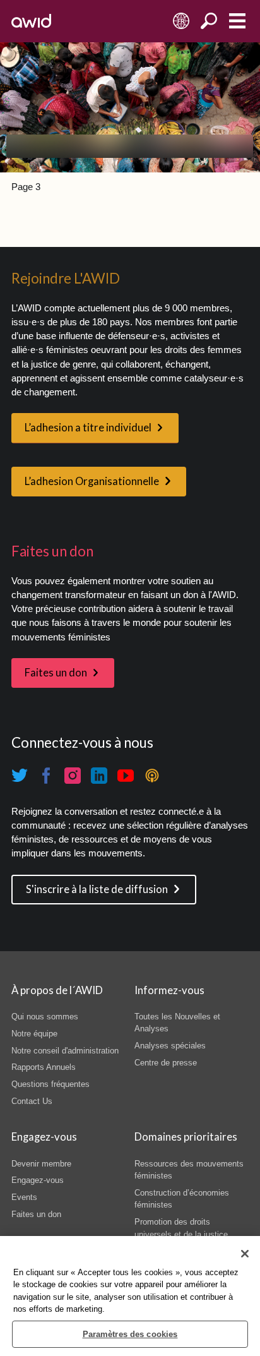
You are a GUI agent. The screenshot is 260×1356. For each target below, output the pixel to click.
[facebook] (46, 775)
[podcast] (152, 775)
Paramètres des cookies (130, 1334)
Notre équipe (34, 1033)
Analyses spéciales (170, 1045)
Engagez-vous (37, 1180)
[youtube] (125, 775)
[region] (130, 1296)
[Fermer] (245, 1254)
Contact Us (31, 1101)
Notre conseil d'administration (65, 1050)
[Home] (31, 21)
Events (24, 1197)
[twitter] (19, 775)
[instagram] (72, 775)
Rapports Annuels (43, 1067)
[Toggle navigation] (237, 21)
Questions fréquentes (50, 1084)
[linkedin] (99, 775)
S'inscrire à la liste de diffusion (97, 889)
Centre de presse (165, 1062)
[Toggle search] (209, 21)
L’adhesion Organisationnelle (92, 481)
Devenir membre (41, 1163)
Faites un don (56, 672)
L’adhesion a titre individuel (88, 427)
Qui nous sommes (44, 1016)
